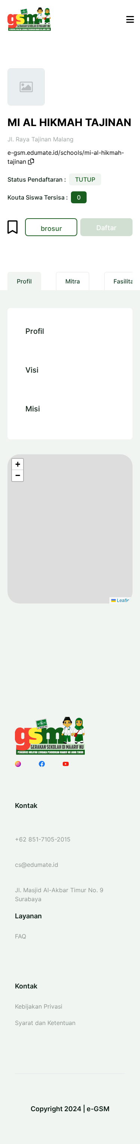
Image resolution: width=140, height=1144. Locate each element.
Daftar (114, 230)
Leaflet (123, 600)
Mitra (72, 281)
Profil (24, 281)
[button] (17, 464)
